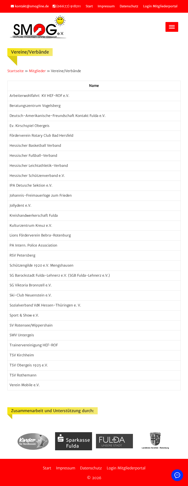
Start (89, 6)
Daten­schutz (129, 6)
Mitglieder (37, 71)
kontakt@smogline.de (31, 6)
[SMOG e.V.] (38, 27)
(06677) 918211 (68, 6)
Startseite (15, 71)
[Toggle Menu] (172, 26)
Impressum (106, 6)
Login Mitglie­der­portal (160, 6)
